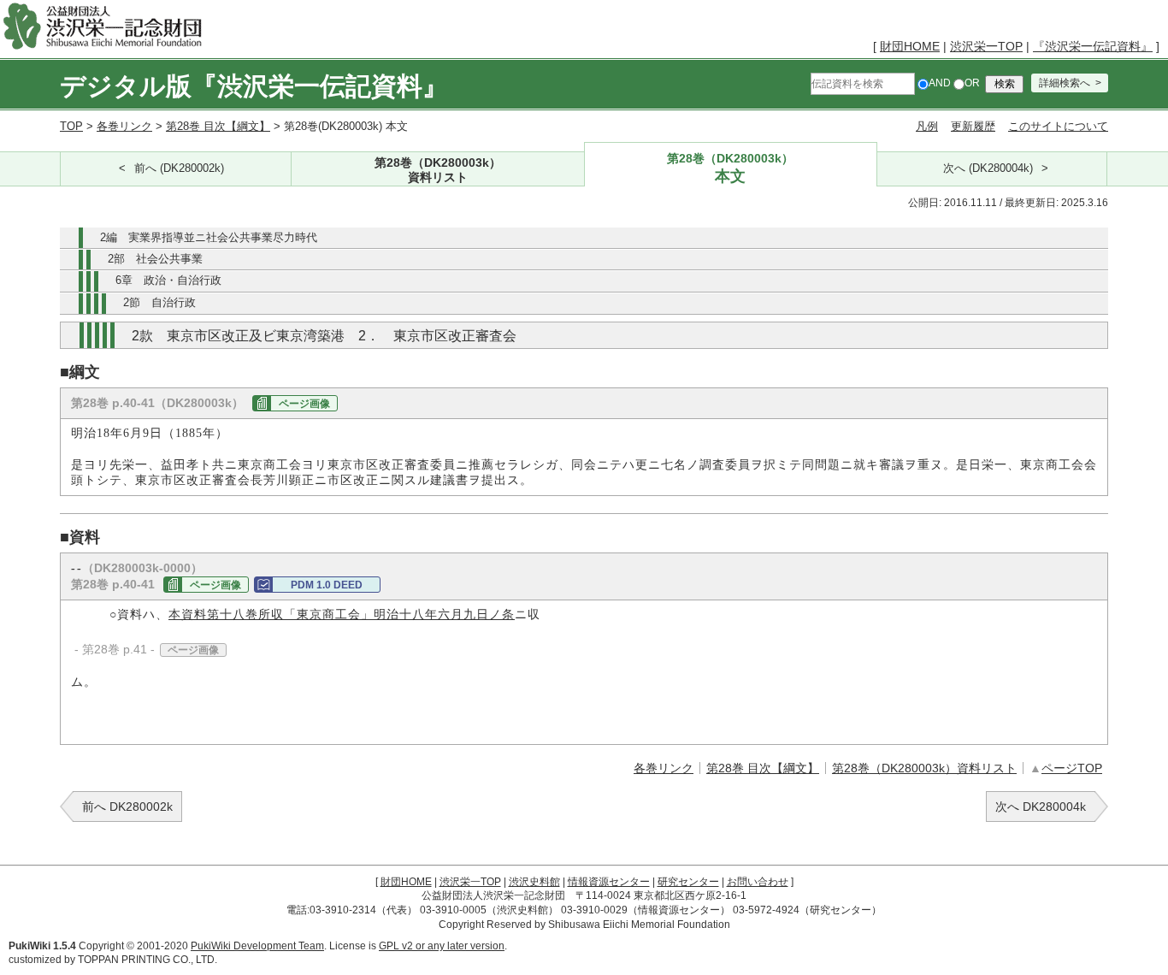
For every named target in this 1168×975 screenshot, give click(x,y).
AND (940, 83)
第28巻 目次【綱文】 (218, 126)
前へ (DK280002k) (179, 168)
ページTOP (1071, 768)
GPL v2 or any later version (441, 946)
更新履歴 (973, 126)
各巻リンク (124, 126)
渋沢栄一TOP (986, 46)
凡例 (927, 126)
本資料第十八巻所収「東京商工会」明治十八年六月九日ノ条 (341, 614)
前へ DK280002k (127, 806)
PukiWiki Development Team (257, 946)
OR (972, 83)
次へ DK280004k (1040, 806)
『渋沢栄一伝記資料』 (1093, 46)
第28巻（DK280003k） (438, 169)
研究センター (688, 882)
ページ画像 (304, 404)
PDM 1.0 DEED (327, 585)
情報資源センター (609, 882)
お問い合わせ (757, 882)
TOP (71, 126)
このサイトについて (1058, 126)
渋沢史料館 (534, 882)
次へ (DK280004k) (988, 168)
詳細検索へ (1064, 83)
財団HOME (910, 46)
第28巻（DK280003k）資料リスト (924, 768)
